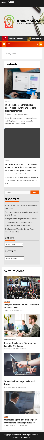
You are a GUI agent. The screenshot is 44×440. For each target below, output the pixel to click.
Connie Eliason (23, 114)
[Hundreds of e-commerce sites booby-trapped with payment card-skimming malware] (22, 83)
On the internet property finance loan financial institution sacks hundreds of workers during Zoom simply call (21, 167)
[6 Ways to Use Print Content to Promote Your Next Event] (22, 287)
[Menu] (9, 44)
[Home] (4, 44)
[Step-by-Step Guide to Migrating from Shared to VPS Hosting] (22, 325)
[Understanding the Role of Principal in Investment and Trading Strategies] (22, 402)
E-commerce (8, 101)
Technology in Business (10, 339)
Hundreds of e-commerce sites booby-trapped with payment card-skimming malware (21, 107)
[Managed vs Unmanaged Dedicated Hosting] (22, 364)
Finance (7, 160)
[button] (9, 44)
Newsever (16, 437)
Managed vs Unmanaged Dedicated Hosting (21, 219)
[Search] (37, 44)
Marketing (7, 301)
